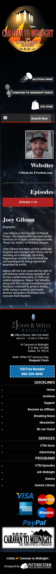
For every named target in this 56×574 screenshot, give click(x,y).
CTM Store (47, 445)
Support (49, 403)
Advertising (47, 452)
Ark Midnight (46, 472)
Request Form (39, 360)
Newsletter (47, 422)
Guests (50, 478)
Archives (49, 396)
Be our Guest (46, 429)
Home (51, 389)
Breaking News (44, 416)
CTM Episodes (45, 465)
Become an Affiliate (41, 409)
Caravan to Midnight (34, 558)
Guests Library (45, 485)
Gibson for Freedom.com (35, 172)
